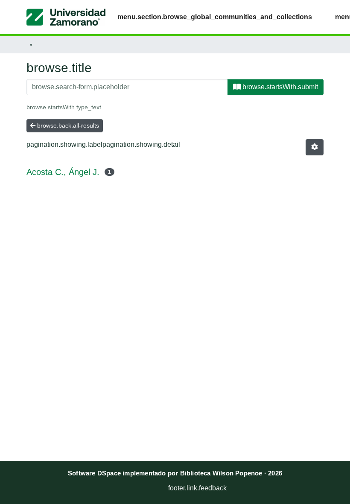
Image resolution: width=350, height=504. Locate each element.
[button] (65, 17)
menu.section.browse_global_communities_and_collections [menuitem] (214, 16)
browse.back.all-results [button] (67, 125)
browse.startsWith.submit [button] (279, 86)
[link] (134, 486)
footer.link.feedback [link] (197, 488)
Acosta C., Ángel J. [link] (62, 172)
